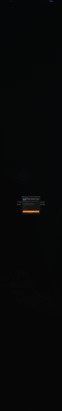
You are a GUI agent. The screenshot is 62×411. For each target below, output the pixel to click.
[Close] (39, 197)
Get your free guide (31, 211)
